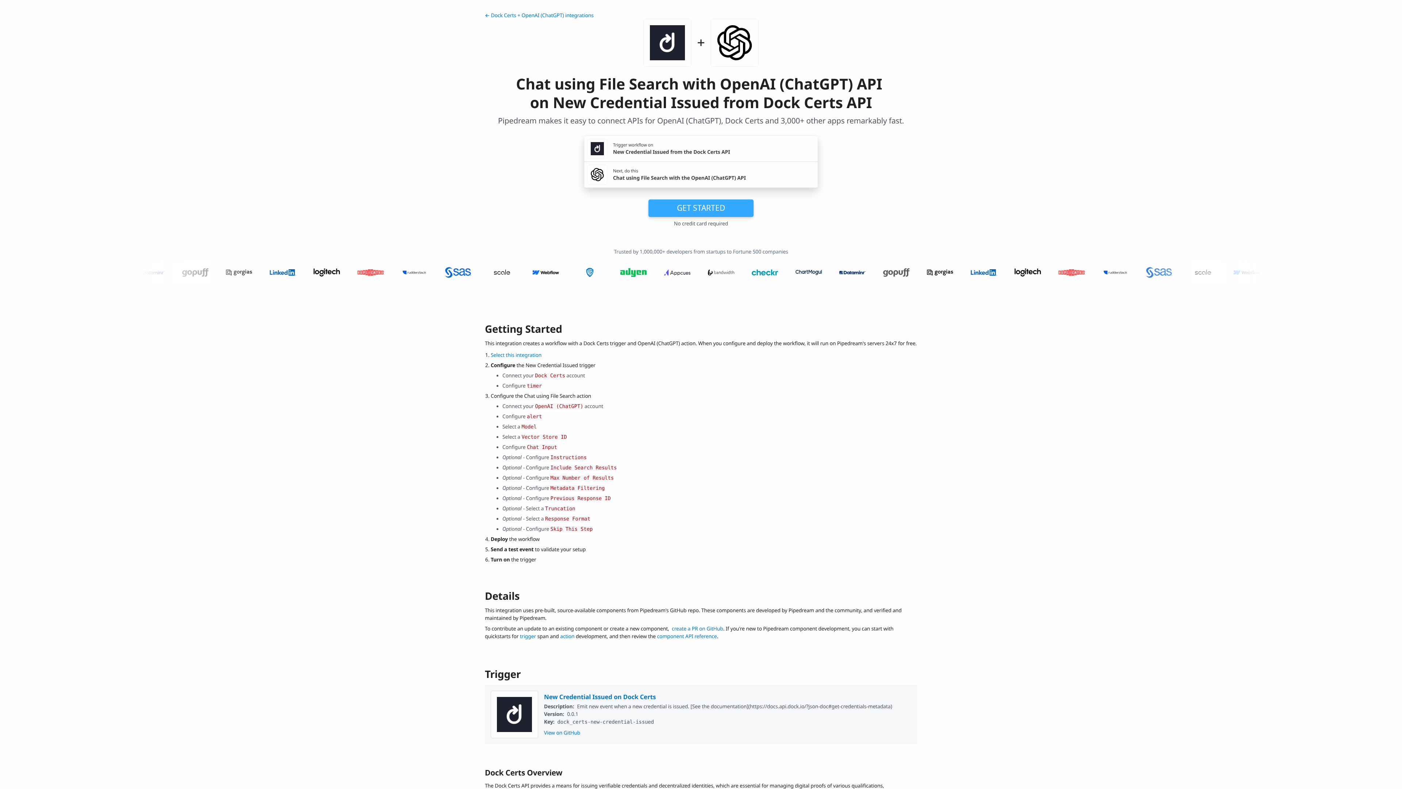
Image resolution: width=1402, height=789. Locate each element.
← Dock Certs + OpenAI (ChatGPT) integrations (539, 15)
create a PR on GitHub (697, 628)
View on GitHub (562, 732)
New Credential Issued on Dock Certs (600, 697)
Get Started (701, 208)
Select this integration (516, 355)
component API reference (687, 636)
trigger (528, 636)
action (567, 636)
